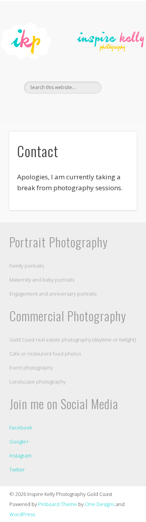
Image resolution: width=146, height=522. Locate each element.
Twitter (17, 469)
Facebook (64, 107)
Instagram (20, 455)
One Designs (99, 504)
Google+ (19, 441)
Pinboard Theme (57, 504)
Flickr (80, 107)
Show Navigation (118, 69)
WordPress (22, 514)
